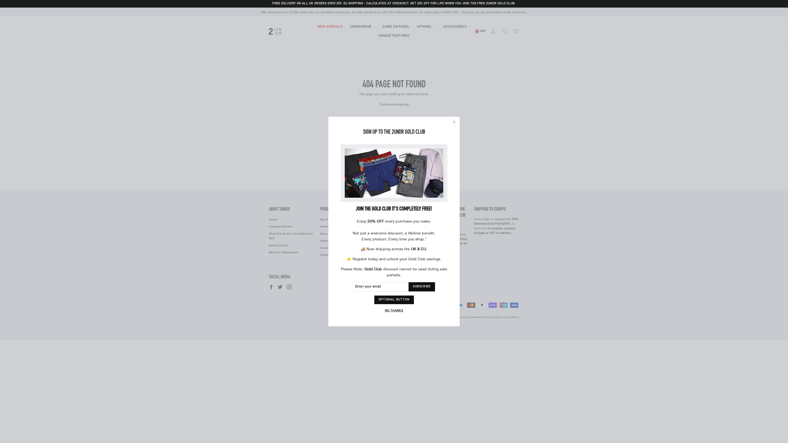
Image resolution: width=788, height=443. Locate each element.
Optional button (394, 299)
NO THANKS (394, 311)
